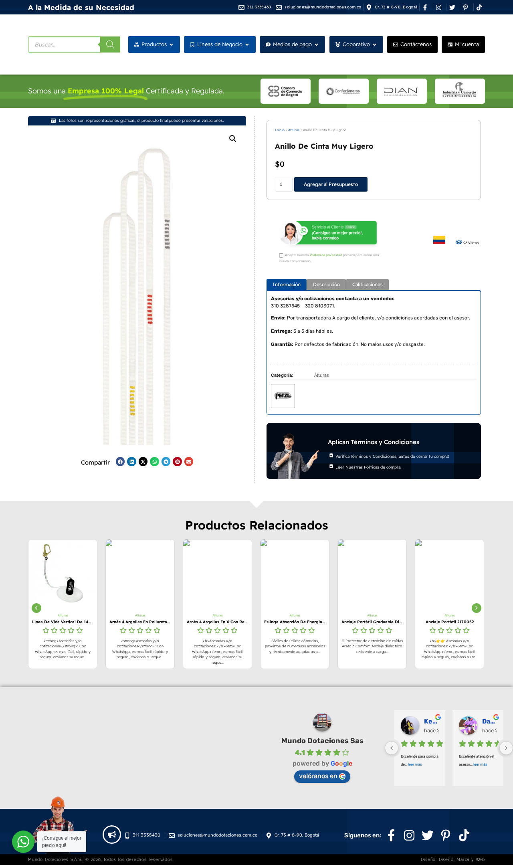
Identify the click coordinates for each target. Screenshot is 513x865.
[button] (233, 138)
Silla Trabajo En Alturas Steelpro (474, 621)
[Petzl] (283, 395)
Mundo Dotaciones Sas (322, 740)
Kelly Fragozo (431, 721)
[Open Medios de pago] (316, 44)
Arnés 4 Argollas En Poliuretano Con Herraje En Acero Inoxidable (87, 621)
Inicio (280, 130)
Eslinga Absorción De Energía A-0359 (242, 621)
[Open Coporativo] (374, 44)
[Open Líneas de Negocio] (247, 44)
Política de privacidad (326, 255)
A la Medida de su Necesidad (81, 7)
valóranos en (318, 776)
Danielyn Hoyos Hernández (489, 721)
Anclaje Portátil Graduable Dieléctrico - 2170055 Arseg (319, 621)
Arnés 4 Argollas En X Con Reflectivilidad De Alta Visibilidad (164, 621)
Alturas (293, 130)
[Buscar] (110, 44)
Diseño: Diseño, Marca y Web (453, 859)
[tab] (287, 284)
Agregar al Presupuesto (331, 184)
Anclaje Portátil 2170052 (397, 621)
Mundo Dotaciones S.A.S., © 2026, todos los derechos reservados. (101, 859)
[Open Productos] (171, 44)
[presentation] (36, 608)
